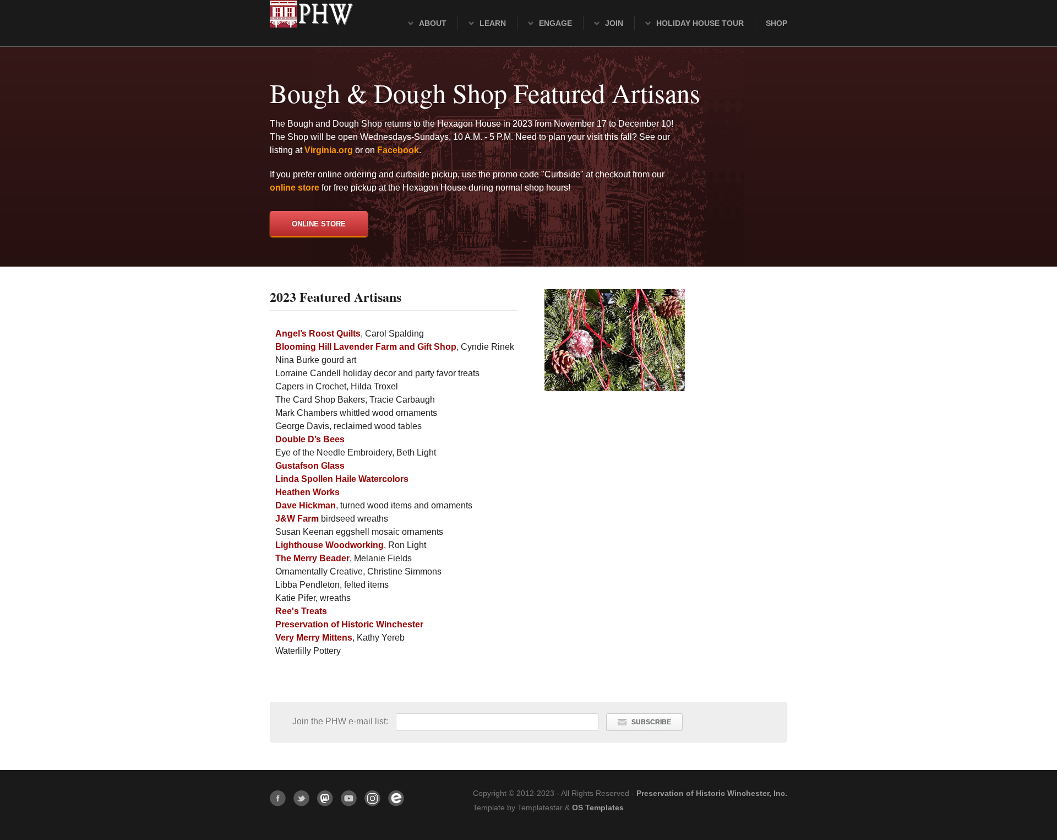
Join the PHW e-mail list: (341, 721)
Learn (493, 23)
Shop (776, 23)
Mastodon (325, 798)
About (432, 23)
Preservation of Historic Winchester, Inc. (711, 793)
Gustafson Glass (310, 465)
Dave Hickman (305, 505)
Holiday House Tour (700, 23)
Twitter (301, 798)
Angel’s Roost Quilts (318, 333)
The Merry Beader (312, 558)
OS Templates (598, 808)
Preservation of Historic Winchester (349, 624)
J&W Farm (297, 518)
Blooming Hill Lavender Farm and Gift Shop (365, 346)
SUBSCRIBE (651, 722)
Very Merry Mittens (313, 637)
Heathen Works (307, 492)
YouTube (349, 798)
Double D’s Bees (310, 439)
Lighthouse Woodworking (329, 545)
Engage (555, 23)
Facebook (278, 798)
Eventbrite (396, 798)
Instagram (372, 798)
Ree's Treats (301, 611)
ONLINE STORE (319, 224)
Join (614, 23)
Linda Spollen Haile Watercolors (341, 479)
